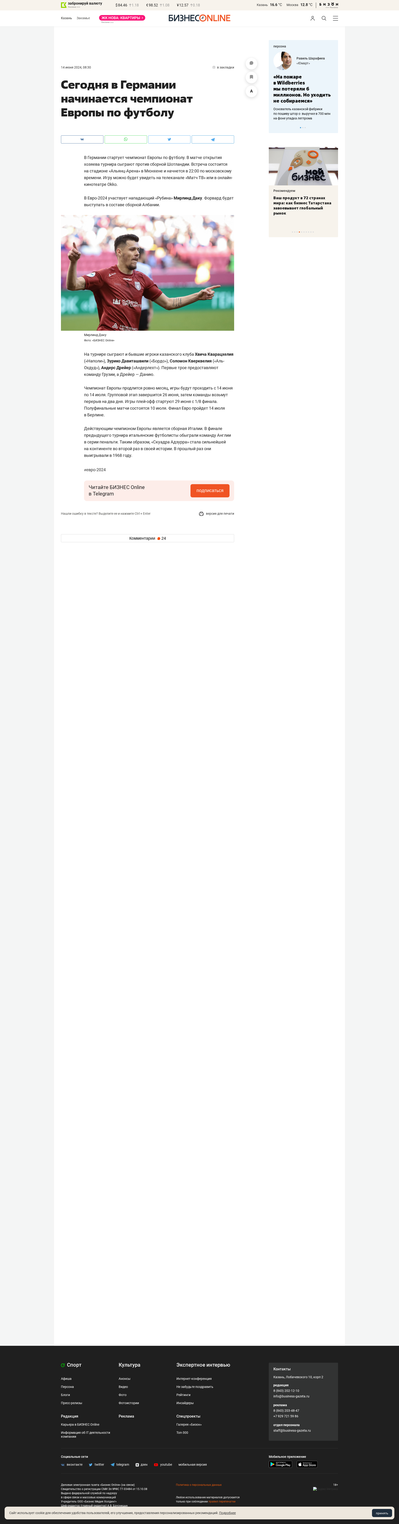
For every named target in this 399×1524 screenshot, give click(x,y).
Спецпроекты (188, 1416)
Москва (292, 5)
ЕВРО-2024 (95, 469)
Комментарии (147, 538)
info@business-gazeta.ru (291, 1396)
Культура (129, 1365)
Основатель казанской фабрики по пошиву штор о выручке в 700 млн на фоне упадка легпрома (301, 113)
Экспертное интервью (203, 1365)
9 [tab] (310, 232)
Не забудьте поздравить (194, 1387)
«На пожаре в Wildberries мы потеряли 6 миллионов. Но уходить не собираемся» (302, 89)
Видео (123, 1387)
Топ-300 (182, 1432)
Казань (262, 5)
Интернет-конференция (194, 1379)
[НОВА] (122, 19)
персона (279, 46)
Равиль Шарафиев (310, 58)
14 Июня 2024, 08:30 (76, 67)
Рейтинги (183, 1395)
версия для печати (219, 513)
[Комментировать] (251, 63)
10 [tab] (313, 232)
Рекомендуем (284, 191)
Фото (123, 1395)
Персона (67, 1387)
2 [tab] (302, 127)
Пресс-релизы (71, 1403)
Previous (275, 127)
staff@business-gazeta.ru (292, 1430)
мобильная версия (192, 1464)
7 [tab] (306, 232)
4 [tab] (299, 232)
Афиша (66, 1379)
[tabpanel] (303, 86)
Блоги (65, 1395)
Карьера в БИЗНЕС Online (80, 1424)
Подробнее (227, 1513)
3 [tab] (305, 127)
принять (382, 1513)
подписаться (210, 490)
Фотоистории (129, 1403)
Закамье (83, 18)
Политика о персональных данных (199, 1485)
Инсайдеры (185, 1403)
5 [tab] (301, 232)
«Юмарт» (303, 63)
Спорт (74, 1365)
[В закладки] (251, 77)
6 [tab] (304, 232)
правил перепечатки (222, 1501)
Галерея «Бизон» (189, 1424)
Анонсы (124, 1379)
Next (333, 127)
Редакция (69, 1416)
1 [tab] (300, 127)
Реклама (126, 1416)
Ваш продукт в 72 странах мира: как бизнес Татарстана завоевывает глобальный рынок (302, 205)
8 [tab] (308, 232)
